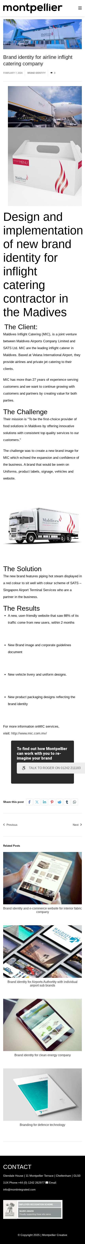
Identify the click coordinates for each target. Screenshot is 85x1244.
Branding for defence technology (42, 1124)
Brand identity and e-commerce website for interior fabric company (42, 910)
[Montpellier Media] (32, 8)
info (5, 1189)
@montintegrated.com (22, 1189)
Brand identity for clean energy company (42, 1055)
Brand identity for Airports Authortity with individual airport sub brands (42, 983)
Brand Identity (36, 73)
